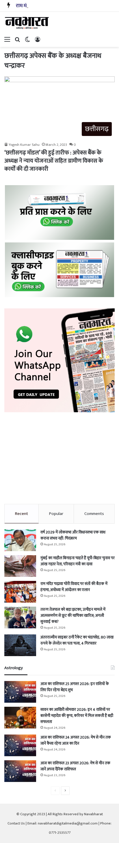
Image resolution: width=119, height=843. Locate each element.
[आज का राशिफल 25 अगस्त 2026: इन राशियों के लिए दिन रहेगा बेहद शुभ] (20, 692)
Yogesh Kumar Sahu (24, 145)
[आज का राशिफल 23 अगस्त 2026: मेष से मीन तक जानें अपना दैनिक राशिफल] (20, 771)
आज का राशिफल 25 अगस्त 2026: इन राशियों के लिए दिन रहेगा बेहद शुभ (74, 686)
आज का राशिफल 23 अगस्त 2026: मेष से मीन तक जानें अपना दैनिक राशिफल (75, 766)
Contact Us (16, 823)
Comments (94, 513)
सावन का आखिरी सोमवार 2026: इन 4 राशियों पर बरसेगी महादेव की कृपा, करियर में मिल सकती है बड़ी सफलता (76, 715)
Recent (21, 513)
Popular (56, 513)
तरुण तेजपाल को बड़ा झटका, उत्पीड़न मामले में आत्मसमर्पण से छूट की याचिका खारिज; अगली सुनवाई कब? (72, 615)
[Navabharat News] (27, 23)
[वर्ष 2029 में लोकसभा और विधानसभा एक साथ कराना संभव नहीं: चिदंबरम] (20, 540)
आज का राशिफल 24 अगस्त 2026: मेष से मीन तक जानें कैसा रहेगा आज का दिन (75, 740)
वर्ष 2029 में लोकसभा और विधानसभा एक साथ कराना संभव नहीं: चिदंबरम (72, 535)
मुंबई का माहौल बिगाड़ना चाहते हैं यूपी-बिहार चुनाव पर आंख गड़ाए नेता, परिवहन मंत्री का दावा (77, 561)
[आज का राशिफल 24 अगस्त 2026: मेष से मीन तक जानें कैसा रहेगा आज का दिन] (20, 745)
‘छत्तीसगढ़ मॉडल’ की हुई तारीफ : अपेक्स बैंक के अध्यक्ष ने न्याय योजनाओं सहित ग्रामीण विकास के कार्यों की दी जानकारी (53, 161)
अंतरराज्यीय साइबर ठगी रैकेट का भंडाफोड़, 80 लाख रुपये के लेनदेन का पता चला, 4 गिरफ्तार (77, 640)
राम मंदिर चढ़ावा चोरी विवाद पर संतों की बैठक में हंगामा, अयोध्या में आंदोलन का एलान (73, 586)
